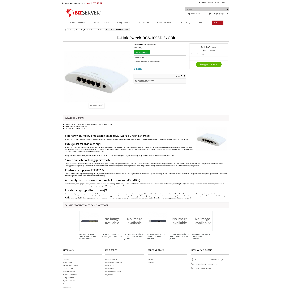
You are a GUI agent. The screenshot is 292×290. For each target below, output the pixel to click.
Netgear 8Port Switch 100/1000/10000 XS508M (201, 236)
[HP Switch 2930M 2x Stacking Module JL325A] (112, 221)
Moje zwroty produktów (113, 262)
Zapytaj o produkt (210, 64)
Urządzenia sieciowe (88, 30)
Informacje (186, 23)
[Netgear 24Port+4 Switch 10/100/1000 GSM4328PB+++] (89, 221)
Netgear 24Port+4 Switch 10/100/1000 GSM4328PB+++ (87, 236)
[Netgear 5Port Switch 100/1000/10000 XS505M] (157, 221)
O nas (65, 284)
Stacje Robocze (123, 23)
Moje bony (109, 275)
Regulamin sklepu (69, 271)
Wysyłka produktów (69, 281)
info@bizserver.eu (206, 268)
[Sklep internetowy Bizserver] (84, 18)
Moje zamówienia (111, 259)
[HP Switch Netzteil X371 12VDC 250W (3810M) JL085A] (135, 221)
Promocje (66, 259)
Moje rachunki (110, 265)
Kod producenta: (140, 44)
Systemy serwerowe (77, 23)
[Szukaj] (227, 9)
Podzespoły (144, 23)
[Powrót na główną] (65, 29)
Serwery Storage (101, 23)
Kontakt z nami (68, 268)
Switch (100, 30)
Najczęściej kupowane (70, 265)
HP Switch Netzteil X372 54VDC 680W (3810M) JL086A (179, 236)
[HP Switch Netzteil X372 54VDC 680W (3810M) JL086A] (180, 221)
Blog (201, 23)
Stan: (136, 48)
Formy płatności (68, 278)
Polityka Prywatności (70, 275)
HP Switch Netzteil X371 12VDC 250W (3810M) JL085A (134, 236)
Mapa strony (67, 287)
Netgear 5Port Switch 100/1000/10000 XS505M (156, 236)
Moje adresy (109, 268)
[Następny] (210, 223)
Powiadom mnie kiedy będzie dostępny (147, 61)
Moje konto (195, 13)
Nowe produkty (68, 262)
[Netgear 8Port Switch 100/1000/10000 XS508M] (202, 221)
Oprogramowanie (165, 23)
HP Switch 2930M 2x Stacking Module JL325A (112, 235)
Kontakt (203, 3)
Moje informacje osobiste (113, 271)
